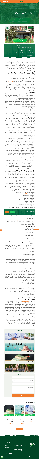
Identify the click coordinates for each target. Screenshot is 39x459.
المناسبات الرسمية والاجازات (15, 450)
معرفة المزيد (20, 429)
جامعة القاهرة (26, 194)
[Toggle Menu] (35, 1)
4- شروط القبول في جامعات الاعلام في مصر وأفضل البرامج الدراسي (25, 52)
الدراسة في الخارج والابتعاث (24, 14)
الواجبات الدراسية (15, 445)
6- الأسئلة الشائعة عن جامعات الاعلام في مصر (28, 55)
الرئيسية (32, 14)
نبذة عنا (25, 446)
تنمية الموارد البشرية (20, 449)
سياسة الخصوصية (6, 456)
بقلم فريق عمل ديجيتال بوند (30, 19)
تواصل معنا (23, 395)
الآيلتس (18, 220)
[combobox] (14, 380)
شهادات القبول (24, 451)
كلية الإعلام (30, 94)
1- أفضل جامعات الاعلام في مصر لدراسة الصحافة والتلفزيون (26, 47)
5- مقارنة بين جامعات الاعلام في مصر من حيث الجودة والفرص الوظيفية (25, 53)
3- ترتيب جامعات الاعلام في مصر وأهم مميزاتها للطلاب (27, 50)
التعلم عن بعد (20, 446)
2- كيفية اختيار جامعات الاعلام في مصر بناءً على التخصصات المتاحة (25, 48)
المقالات (25, 449)
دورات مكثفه (16, 446)
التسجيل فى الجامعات (19, 445)
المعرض (25, 450)
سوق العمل (10, 81)
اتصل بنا (6, 1)
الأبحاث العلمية (20, 450)
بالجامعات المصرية (25, 301)
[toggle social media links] (1, 230)
